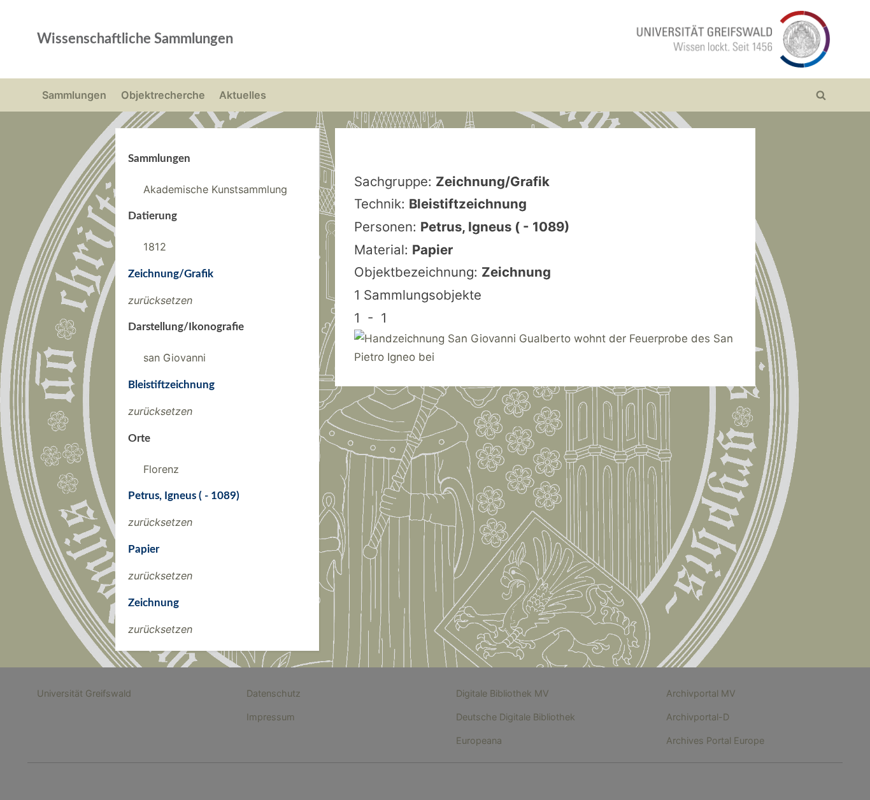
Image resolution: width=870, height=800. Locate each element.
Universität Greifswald (84, 693)
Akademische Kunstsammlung (215, 189)
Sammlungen (74, 95)
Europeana (479, 740)
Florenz (161, 469)
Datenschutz (273, 693)
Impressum (270, 716)
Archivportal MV (701, 693)
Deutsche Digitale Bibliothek (515, 716)
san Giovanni (174, 357)
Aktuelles (242, 95)
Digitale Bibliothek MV (502, 693)
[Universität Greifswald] (603, 39)
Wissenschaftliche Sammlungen (135, 39)
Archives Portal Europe (715, 740)
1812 (154, 246)
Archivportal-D (697, 716)
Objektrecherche (163, 95)
